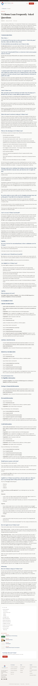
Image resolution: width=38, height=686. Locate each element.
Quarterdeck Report (33, 675)
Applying (4, 615)
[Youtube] (4, 679)
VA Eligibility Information (6, 623)
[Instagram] (3, 679)
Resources (12, 672)
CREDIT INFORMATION (6, 618)
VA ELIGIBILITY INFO (6, 617)
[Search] (27, 4)
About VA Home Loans (6, 612)
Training (21, 670)
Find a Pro (31, 3)
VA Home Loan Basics (14, 666)
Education (8, 8)
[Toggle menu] (36, 4)
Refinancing (5, 629)
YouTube (31, 673)
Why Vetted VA (22, 666)
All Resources (4, 8)
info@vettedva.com (4, 677)
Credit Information (5, 628)
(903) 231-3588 (3, 676)
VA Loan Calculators (14, 670)
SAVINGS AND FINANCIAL (7, 620)
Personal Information (6, 626)
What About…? (5, 610)
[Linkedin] (6, 679)
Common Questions (6, 609)
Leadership (22, 668)
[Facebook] (1, 679)
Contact (21, 672)
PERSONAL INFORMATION (7, 621)
